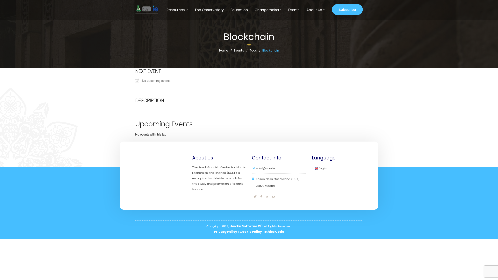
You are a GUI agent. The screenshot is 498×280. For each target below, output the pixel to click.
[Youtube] (273, 197)
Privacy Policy (225, 231)
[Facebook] (261, 197)
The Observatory (209, 9)
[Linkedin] (267, 197)
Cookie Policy (251, 231)
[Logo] (146, 9)
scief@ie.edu (265, 168)
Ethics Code (274, 231)
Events (294, 9)
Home (223, 50)
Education (239, 9)
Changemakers (268, 9)
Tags (253, 50)
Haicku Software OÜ (246, 226)
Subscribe (347, 9)
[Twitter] (255, 197)
